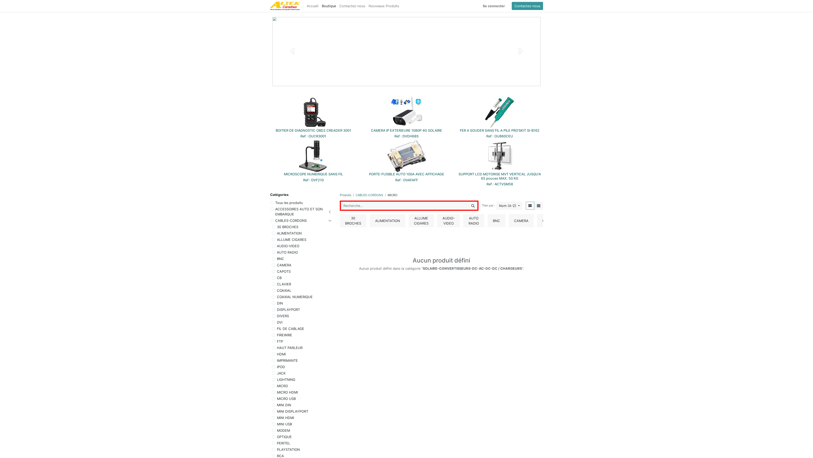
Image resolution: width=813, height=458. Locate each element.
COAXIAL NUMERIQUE (295, 297)
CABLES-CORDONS (291, 220)
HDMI (281, 354)
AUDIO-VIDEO (288, 246)
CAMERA (284, 265)
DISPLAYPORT (288, 309)
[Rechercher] (473, 206)
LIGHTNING (286, 379)
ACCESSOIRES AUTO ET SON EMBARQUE (299, 211)
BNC (280, 259)
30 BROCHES (287, 227)
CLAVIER (284, 284)
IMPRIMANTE (287, 360)
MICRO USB (286, 399)
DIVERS (283, 316)
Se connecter (494, 6)
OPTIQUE (284, 437)
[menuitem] (312, 6)
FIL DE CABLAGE (290, 329)
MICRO (282, 386)
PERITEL (283, 443)
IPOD (281, 367)
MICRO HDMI (287, 392)
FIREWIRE (284, 335)
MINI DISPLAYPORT (292, 411)
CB (279, 278)
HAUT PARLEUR (290, 348)
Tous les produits (289, 203)
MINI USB (284, 424)
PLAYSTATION (288, 449)
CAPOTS (284, 271)
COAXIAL (284, 290)
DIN (280, 303)
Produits (345, 195)
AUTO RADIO (287, 252)
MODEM (283, 430)
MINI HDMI (285, 418)
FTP (280, 341)
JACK (281, 373)
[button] (509, 206)
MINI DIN (284, 405)
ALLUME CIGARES (291, 239)
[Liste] (538, 206)
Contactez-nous (527, 6)
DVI (279, 322)
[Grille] (530, 206)
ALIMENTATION (289, 233)
